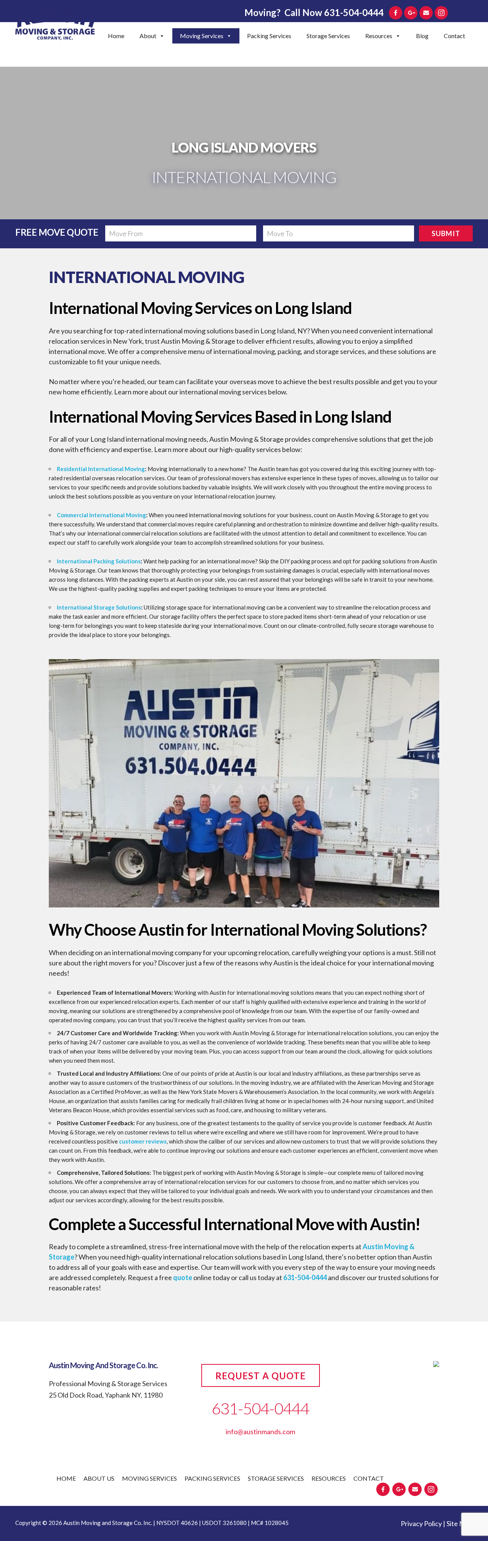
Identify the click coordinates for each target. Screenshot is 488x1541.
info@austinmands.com (260, 1431)
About (148, 35)
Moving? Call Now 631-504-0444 (314, 12)
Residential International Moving (101, 468)
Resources (378, 35)
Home (116, 35)
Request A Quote (260, 1375)
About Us (98, 1478)
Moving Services (201, 35)
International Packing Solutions (99, 561)
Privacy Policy (421, 1523)
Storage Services (328, 35)
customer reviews (143, 1141)
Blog (422, 35)
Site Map (459, 1523)
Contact (454, 35)
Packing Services (269, 35)
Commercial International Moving (101, 515)
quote (182, 1277)
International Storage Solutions (99, 607)
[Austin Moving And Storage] (55, 25)
